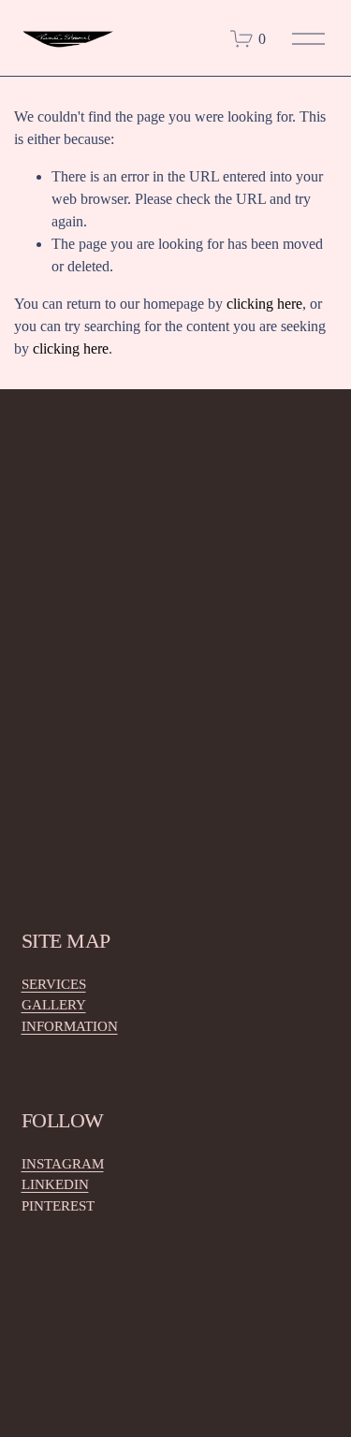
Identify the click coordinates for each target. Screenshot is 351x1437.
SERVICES (54, 984)
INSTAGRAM (63, 1163)
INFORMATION (70, 1026)
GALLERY (54, 1004)
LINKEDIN (55, 1184)
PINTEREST (58, 1205)
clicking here (264, 304)
